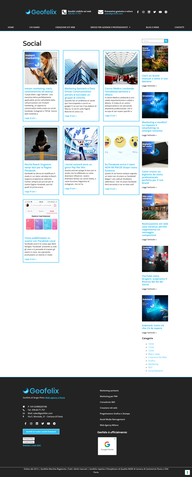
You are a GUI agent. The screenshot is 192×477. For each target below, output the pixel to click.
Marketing (153, 364)
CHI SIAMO (34, 27)
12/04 (151, 350)
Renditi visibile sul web (79, 11)
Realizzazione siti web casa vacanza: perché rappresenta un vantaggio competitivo (155, 229)
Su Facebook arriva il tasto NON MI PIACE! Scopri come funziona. (121, 167)
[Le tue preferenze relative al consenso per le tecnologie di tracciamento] (187, 472)
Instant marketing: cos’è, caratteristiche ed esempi (39, 90)
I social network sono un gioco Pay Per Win (78, 166)
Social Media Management (112, 419)
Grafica (151, 360)
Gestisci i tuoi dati (32, 445)
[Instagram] (143, 12)
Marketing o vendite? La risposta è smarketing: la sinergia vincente (154, 126)
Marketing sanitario (109, 390)
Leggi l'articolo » (149, 86)
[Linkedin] (149, 12)
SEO (150, 367)
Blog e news (154, 354)
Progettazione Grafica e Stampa (115, 413)
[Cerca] (166, 41)
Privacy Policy (29, 439)
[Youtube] (160, 12)
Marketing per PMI (109, 396)
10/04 (151, 344)
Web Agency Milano (109, 425)
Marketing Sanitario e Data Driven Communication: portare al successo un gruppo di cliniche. (80, 93)
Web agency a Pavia (55, 397)
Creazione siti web (108, 407)
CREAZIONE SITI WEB (65, 27)
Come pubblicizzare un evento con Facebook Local (40, 239)
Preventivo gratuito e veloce (119, 11)
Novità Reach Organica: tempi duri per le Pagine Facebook (38, 167)
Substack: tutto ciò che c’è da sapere (153, 327)
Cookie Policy (28, 442)
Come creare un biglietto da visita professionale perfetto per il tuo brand (152, 177)
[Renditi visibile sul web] (64, 12)
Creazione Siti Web (157, 357)
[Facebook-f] (137, 12)
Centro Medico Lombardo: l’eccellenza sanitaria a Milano (119, 91)
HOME (11, 27)
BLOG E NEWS (152, 27)
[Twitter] (154, 12)
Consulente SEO (107, 402)
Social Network (155, 370)
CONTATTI (179, 27)
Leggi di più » (31, 118)
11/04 (151, 347)
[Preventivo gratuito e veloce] (100, 12)
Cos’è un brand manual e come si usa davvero (155, 78)
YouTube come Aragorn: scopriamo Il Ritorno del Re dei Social (154, 280)
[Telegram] (165, 12)
